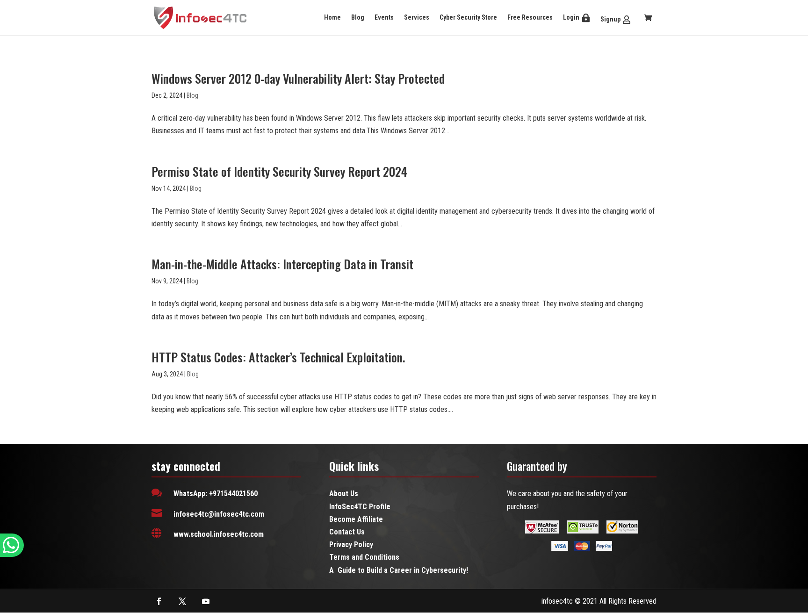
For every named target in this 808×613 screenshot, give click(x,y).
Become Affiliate (356, 519)
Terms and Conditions (364, 557)
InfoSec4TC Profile (359, 506)
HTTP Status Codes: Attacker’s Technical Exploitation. (278, 357)
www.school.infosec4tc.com (218, 534)
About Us (343, 493)
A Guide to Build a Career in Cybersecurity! (398, 570)
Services (416, 17)
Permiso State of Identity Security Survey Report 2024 (279, 171)
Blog (357, 17)
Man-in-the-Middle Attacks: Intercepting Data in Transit (282, 264)
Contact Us (347, 531)
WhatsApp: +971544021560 (215, 493)
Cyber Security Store (468, 17)
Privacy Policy (351, 544)
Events (384, 17)
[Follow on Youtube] (205, 601)
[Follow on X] (182, 601)
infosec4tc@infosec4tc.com (218, 514)
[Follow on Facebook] (159, 601)
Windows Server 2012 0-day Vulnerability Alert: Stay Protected (298, 78)
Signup (610, 19)
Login (571, 17)
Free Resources (530, 17)
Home (332, 17)
